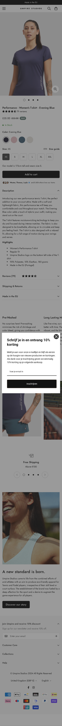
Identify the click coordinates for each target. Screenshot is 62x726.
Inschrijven (32, 384)
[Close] (56, 336)
